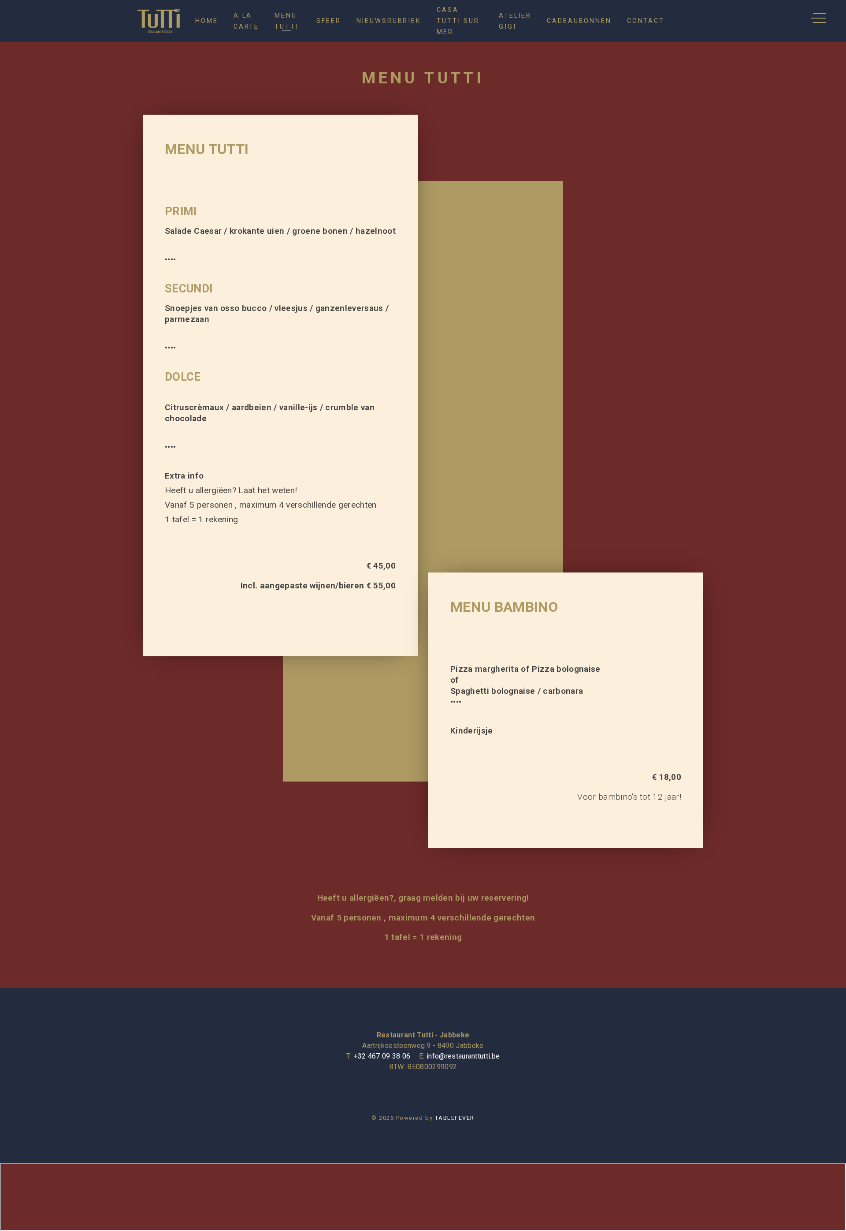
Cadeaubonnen (579, 21)
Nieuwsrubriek (388, 21)
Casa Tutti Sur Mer (458, 21)
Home (206, 21)
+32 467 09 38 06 (382, 1056)
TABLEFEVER (455, 1118)
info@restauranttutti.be (463, 1056)
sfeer (328, 21)
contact (645, 21)
